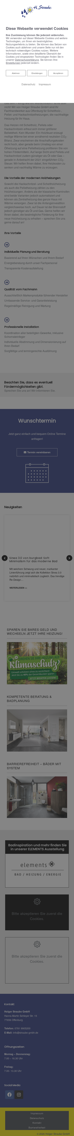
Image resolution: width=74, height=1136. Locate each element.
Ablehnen (16, 73)
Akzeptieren (58, 73)
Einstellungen (37, 73)
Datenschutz (28, 84)
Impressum (45, 84)
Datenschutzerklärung (27, 59)
